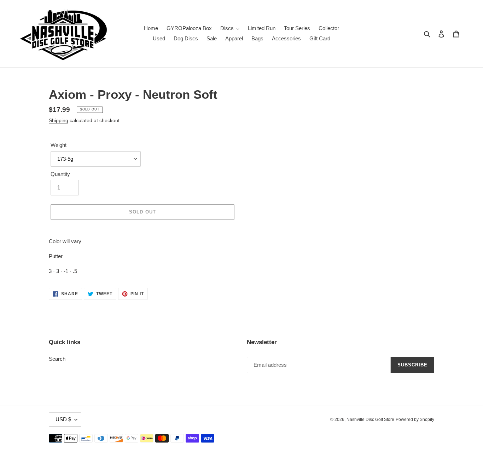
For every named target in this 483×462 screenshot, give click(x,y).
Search (57, 359)
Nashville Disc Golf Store (370, 419)
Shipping (58, 120)
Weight (58, 145)
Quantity (60, 174)
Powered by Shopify (415, 419)
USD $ (63, 419)
